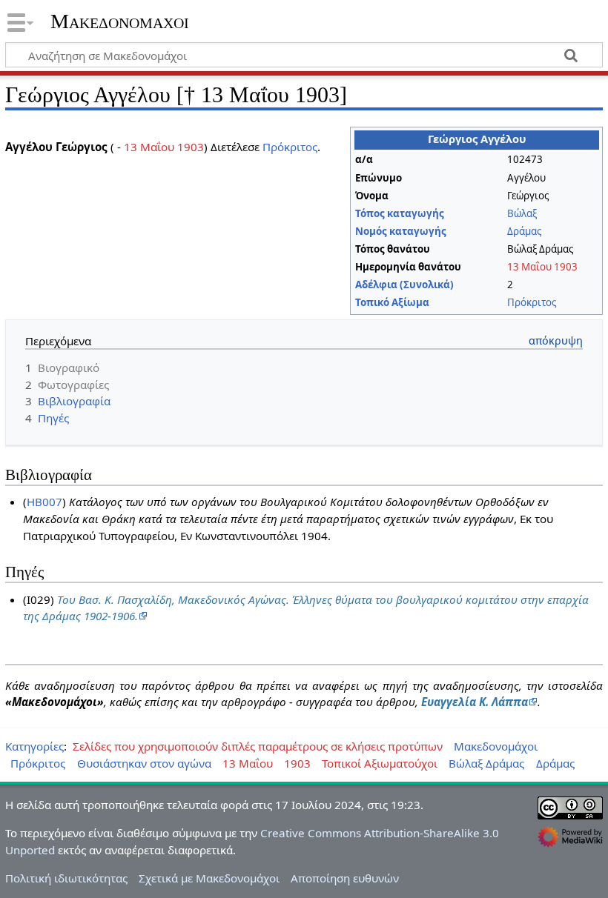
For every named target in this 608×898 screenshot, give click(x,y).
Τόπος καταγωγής (399, 213)
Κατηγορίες (34, 746)
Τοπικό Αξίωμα (392, 302)
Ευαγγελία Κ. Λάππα (474, 701)
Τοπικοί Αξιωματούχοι (379, 763)
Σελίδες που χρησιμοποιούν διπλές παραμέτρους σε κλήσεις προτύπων (258, 746)
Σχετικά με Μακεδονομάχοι (209, 878)
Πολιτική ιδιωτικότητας (66, 878)
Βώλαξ (522, 213)
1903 (566, 266)
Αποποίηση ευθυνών (345, 878)
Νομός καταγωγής (400, 231)
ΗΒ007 (44, 501)
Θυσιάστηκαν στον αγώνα (144, 763)
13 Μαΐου (529, 266)
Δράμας (524, 231)
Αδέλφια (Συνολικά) (404, 284)
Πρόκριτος (531, 302)
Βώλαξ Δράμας (486, 763)
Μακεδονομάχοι (119, 21)
